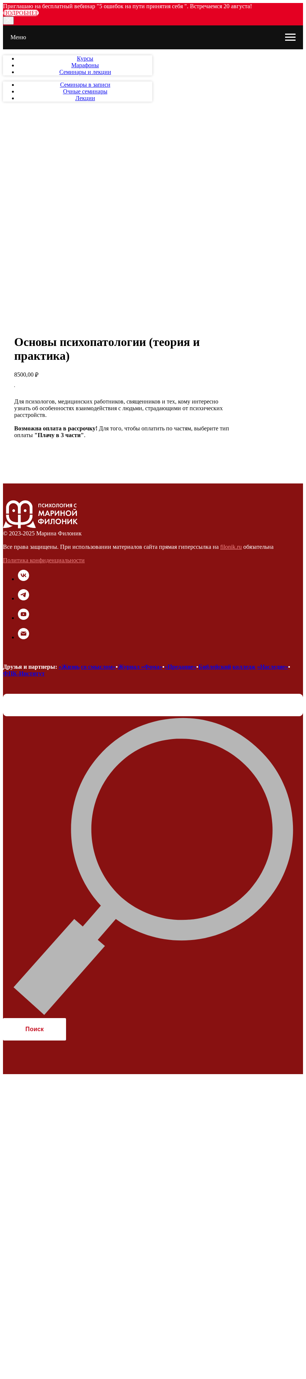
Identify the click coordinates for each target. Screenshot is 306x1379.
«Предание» (180, 667)
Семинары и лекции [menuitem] (85, 72)
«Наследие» (272, 667)
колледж (244, 667)
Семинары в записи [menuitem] (85, 84)
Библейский (215, 667)
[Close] (8, 20)
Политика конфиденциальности (44, 560)
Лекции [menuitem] (85, 98)
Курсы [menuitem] (85, 58)
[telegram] (23, 598)
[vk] (23, 579)
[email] (23, 637)
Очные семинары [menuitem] (85, 91)
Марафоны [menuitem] (85, 65)
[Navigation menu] (290, 37)
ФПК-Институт (24, 673)
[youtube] (23, 618)
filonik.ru (231, 547)
